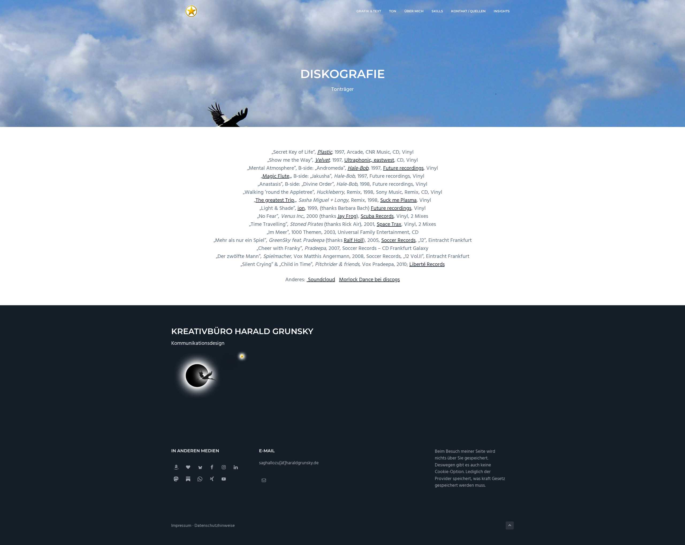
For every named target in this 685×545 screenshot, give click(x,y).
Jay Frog (346, 216)
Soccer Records (398, 240)
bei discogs (386, 280)
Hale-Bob (358, 168)
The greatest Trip (275, 200)
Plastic (324, 152)
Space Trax (389, 224)
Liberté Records (427, 264)
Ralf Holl (353, 240)
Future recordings (403, 168)
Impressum (181, 525)
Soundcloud (321, 280)
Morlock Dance (356, 280)
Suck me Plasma (398, 200)
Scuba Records (377, 216)
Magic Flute (275, 176)
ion (301, 208)
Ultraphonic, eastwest (369, 160)
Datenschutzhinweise (215, 525)
